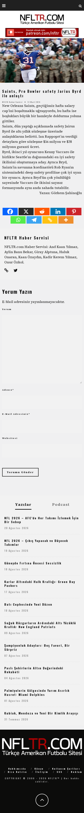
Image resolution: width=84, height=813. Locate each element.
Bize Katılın (17, 771)
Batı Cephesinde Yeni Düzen (28, 604)
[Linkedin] (57, 211)
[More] (65, 220)
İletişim (42, 771)
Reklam (76, 771)
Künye (39, 768)
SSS (59, 771)
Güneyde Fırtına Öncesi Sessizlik (32, 563)
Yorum (7, 309)
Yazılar (23, 504)
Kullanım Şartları (66, 768)
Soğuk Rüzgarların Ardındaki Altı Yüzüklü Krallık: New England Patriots (40, 625)
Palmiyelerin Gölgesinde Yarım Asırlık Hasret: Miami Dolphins (37, 692)
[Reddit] (42, 211)
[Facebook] (10, 211)
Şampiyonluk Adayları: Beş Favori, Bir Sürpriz (37, 647)
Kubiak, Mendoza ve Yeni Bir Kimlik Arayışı (41, 713)
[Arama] (80, 5)
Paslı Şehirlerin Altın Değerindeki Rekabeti (33, 670)
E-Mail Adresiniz (16, 414)
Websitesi (10, 438)
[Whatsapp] (18, 220)
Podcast (61, 504)
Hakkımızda (17, 768)
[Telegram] (34, 220)
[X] (26, 211)
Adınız (8, 389)
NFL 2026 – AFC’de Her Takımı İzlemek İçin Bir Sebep (41, 520)
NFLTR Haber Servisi (12, 101)
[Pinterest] (73, 211)
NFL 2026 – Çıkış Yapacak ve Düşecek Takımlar (36, 542)
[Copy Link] (50, 220)
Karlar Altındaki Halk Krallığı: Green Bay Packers (39, 583)
